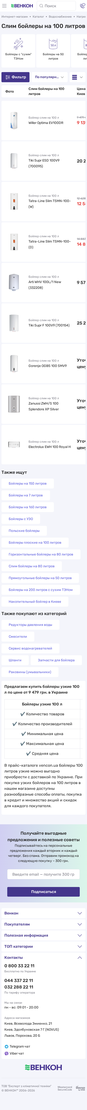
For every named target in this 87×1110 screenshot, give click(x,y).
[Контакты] (83, 6)
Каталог (38, 16)
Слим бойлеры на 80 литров (32, 566)
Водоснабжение (60, 16)
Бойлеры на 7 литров (26, 495)
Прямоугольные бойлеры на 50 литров (40, 578)
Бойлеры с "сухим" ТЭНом (18, 56)
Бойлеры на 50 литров (54, 56)
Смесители (18, 637)
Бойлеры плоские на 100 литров (35, 543)
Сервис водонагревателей (30, 648)
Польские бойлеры (24, 531)
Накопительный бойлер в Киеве (35, 602)
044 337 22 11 (18, 980)
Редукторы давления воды (30, 625)
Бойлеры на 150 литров (28, 483)
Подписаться (43, 891)
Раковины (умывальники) (30, 672)
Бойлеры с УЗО (21, 519)
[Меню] (4, 6)
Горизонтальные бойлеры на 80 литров (41, 554)
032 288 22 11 (18, 987)
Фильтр (19, 77)
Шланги (15, 660)
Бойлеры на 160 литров (28, 507)
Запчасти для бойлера (56, 660)
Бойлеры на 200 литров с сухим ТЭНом (41, 590)
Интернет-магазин (14, 16)
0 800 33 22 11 (19, 965)
